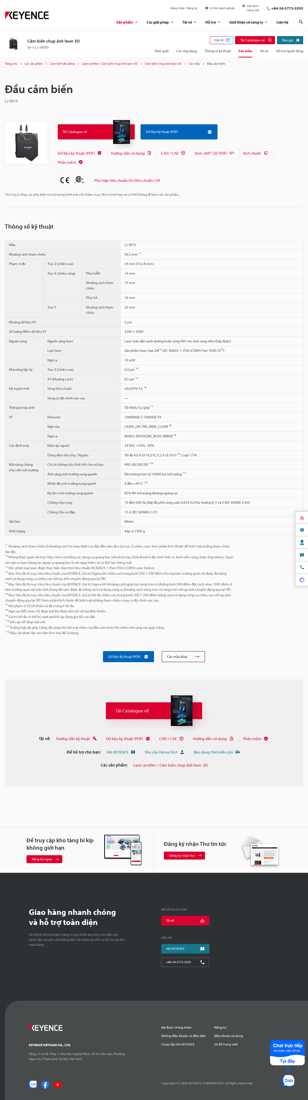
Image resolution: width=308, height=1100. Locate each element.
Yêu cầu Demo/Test (161, 751)
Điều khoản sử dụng (228, 1036)
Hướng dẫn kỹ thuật (73, 738)
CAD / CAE (170, 153)
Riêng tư (220, 1027)
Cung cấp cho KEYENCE (177, 1044)
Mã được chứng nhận (176, 1027)
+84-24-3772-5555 (287, 8)
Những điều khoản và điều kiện (183, 1036)
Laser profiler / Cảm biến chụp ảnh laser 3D (170, 764)
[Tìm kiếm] (301, 22)
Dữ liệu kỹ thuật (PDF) (76, 153)
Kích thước (252, 153)
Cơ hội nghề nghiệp (222, 8)
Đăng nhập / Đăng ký (184, 8)
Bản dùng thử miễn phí (213, 751)
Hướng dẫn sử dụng (128, 153)
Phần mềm (67, 162)
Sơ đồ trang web (226, 1044)
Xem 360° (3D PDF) (211, 153)
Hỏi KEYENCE (117, 751)
